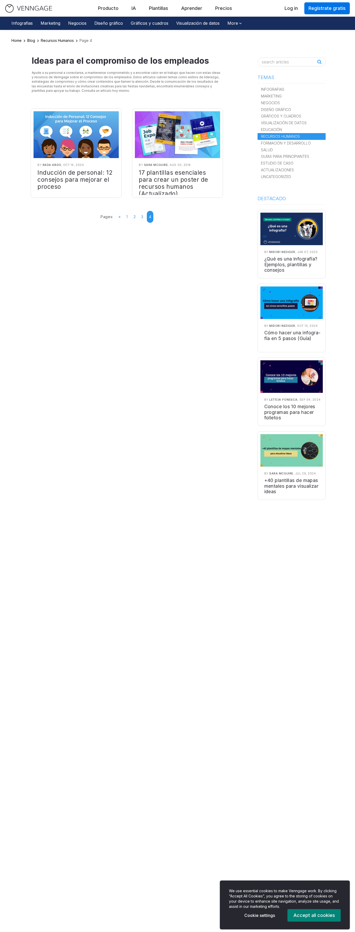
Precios (223, 8)
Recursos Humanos (57, 40)
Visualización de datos (198, 23)
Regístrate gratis (327, 8)
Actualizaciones (277, 170)
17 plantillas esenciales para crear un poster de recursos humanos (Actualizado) (173, 183)
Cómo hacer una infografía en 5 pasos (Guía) (292, 335)
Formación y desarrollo (286, 143)
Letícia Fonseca (283, 399)
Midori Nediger (282, 252)
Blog (31, 40)
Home (16, 40)
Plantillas (158, 8)
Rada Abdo (52, 165)
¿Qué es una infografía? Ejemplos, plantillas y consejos (291, 264)
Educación (271, 129)
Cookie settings (259, 915)
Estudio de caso (277, 163)
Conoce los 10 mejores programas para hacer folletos (289, 412)
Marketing (50, 23)
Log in (291, 8)
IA (134, 8)
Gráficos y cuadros (149, 23)
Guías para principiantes (285, 156)
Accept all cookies (314, 915)
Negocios (77, 23)
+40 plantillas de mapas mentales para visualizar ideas (291, 486)
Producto (108, 8)
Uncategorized (276, 176)
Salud (267, 150)
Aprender (191, 8)
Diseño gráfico (108, 23)
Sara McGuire (156, 165)
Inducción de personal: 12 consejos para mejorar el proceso (75, 179)
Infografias (22, 23)
